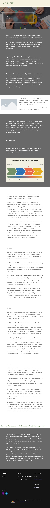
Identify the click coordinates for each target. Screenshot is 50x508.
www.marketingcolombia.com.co (23, 501)
